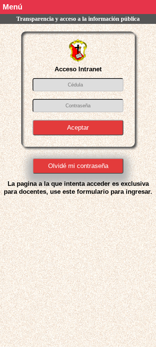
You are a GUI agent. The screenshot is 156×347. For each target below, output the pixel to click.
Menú (12, 7)
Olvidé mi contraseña (78, 166)
